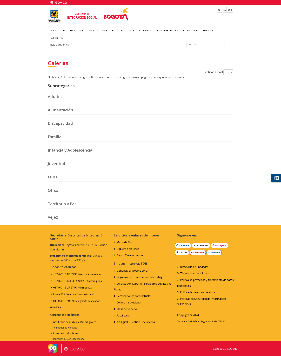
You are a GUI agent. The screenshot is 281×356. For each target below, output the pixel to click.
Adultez (55, 96)
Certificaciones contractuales (134, 296)
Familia (54, 136)
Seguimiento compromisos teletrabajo (140, 277)
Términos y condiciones (194, 273)
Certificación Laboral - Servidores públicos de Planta (142, 286)
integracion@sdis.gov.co (67, 333)
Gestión (143, 30)
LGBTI (53, 177)
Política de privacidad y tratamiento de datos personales (205, 283)
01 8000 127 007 (75, 304)
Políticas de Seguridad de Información (203, 299)
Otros (53, 190)
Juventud (56, 163)
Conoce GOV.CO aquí (225, 348)
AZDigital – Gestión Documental (136, 322)
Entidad (67, 30)
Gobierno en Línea (128, 249)
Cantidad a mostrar (215, 72)
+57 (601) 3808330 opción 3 (77, 281)
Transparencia (165, 30)
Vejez (53, 217)
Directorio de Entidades (194, 267)
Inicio (54, 30)
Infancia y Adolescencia (70, 150)
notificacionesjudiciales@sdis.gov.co (74, 322)
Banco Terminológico (130, 255)
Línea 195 (73, 294)
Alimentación (60, 110)
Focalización (124, 315)
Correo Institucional (129, 302)
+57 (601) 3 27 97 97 (73, 287)
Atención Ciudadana (196, 30)
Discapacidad (60, 123)
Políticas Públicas (92, 30)
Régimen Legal (122, 30)
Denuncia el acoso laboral (132, 270)
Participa (56, 37)
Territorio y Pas (62, 203)
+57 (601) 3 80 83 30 (77, 274)
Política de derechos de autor (197, 292)
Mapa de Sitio (125, 242)
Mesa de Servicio (127, 309)
